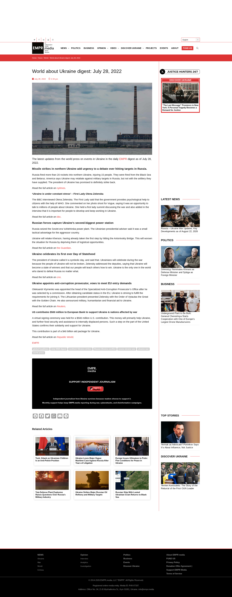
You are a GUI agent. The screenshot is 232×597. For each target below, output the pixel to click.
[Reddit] (35, 416)
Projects (151, 48)
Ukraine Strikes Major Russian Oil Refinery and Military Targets (91, 493)
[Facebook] (39, 40)
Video (113, 48)
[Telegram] (66, 416)
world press (38, 353)
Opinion (101, 48)
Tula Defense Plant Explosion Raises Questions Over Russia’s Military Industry (50, 494)
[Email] (59, 416)
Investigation (85, 566)
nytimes (61, 188)
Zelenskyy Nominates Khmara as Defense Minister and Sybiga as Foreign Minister (177, 272)
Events (164, 48)
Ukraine (40, 559)
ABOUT (174, 48)
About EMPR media (175, 555)
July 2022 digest (58, 349)
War (39, 562)
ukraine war (143, 349)
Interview (84, 559)
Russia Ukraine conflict (105, 349)
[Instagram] (52, 40)
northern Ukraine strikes (80, 349)
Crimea (40, 570)
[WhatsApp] (53, 416)
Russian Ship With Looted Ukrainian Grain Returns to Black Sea (130, 494)
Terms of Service (174, 573)
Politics (75, 48)
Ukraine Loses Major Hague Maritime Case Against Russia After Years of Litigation (92, 460)
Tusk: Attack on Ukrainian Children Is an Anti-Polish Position (51, 459)
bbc (59, 216)
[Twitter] (34, 40)
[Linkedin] (43, 40)
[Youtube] (48, 40)
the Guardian (64, 248)
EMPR (123, 158)
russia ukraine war (126, 349)
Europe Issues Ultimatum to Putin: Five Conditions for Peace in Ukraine (131, 460)
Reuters (61, 306)
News (64, 48)
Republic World (65, 337)
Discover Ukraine (131, 48)
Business (89, 48)
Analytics (84, 562)
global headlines (40, 349)
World (39, 566)
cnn (59, 277)
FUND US (187, 48)
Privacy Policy (173, 562)
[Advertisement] (112, 19)
